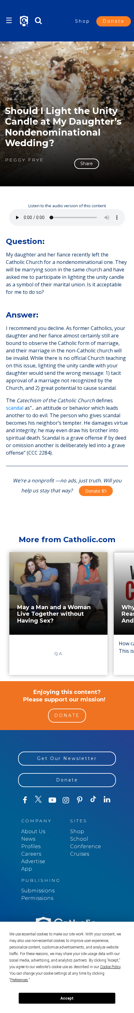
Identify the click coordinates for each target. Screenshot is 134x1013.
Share (86, 163)
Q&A (11, 99)
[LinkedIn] (107, 800)
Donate (114, 21)
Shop (82, 21)
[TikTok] (93, 800)
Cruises (79, 854)
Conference (85, 846)
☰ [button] (9, 20)
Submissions (38, 891)
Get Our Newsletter (67, 758)
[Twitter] (38, 800)
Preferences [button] (19, 980)
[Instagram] (66, 800)
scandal (14, 407)
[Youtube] (52, 800)
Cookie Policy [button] (110, 967)
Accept (67, 998)
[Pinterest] (80, 800)
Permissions (37, 898)
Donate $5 (96, 491)
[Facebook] (25, 800)
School (79, 839)
